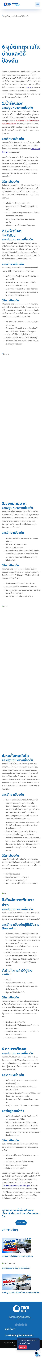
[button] (21, 1329)
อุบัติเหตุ (29, 87)
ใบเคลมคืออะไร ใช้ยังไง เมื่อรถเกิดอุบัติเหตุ (17, 1256)
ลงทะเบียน (21, 1222)
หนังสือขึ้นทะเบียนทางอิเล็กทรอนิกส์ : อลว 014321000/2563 (21, 1319)
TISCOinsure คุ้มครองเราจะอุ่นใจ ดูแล (16, 1185)
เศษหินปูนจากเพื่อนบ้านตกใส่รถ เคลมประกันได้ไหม (20, 1292)
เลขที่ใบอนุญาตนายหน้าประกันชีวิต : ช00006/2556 (19, 1316)
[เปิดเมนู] (37, 4)
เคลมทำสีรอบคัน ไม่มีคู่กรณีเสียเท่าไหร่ (16, 1268)
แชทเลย (22, 1347)
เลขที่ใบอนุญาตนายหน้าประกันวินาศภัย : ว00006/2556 (20, 1317)
